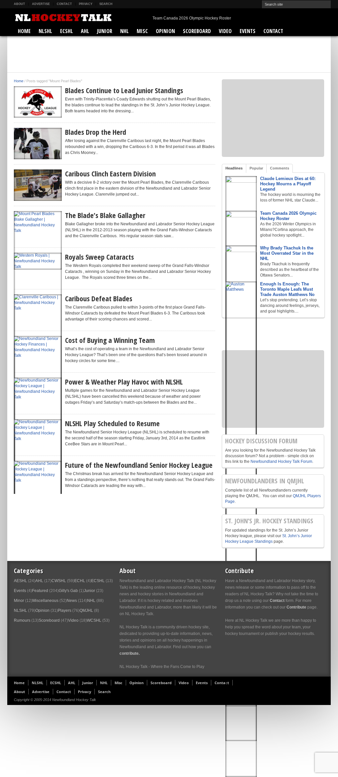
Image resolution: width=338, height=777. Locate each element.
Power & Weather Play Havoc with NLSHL (124, 382)
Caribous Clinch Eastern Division (110, 173)
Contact (64, 4)
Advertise (41, 4)
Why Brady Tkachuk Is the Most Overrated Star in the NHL (287, 253)
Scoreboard (197, 31)
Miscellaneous (45, 600)
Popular (256, 168)
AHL (85, 31)
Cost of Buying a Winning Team (110, 340)
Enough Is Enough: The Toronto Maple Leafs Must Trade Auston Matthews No (287, 289)
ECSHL (66, 31)
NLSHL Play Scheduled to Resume (112, 423)
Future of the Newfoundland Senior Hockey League (139, 465)
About (19, 4)
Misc (142, 31)
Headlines (234, 168)
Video (225, 31)
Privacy (85, 4)
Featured (40, 590)
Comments (279, 168)
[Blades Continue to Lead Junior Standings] (38, 102)
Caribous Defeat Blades (98, 298)
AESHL (20, 580)
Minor (19, 600)
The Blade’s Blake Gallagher (105, 215)
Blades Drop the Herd (95, 132)
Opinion (165, 31)
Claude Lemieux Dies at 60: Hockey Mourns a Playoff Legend (288, 184)
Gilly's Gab (68, 590)
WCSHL (94, 620)
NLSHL (45, 31)
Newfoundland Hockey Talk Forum (281, 461)
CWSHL (58, 580)
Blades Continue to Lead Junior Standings (124, 90)
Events (247, 31)
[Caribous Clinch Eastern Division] (38, 185)
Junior (104, 31)
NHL (124, 31)
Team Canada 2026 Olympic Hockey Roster (191, 18)
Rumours (22, 620)
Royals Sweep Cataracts (99, 257)
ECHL (79, 580)
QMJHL (86, 610)
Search (106, 4)
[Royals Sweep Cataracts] (38, 261)
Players (64, 610)
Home (24, 31)
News (72, 600)
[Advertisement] (169, 54)
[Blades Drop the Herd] (38, 143)
